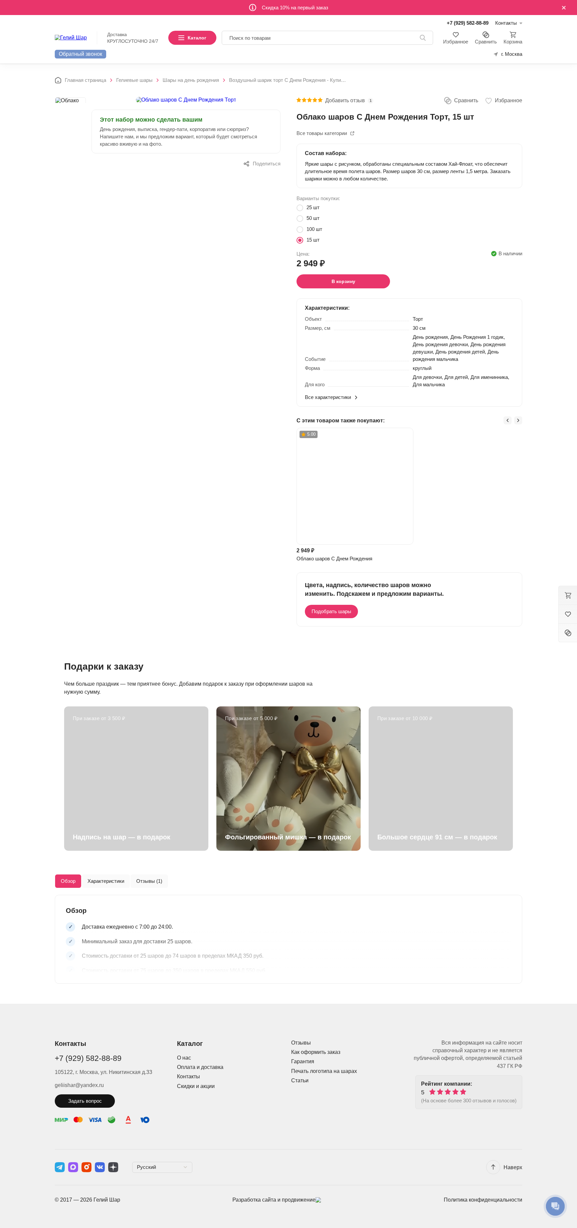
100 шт (314, 229)
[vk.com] (100, 1167)
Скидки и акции (196, 1086)
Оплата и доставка (200, 1067)
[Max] (73, 1167)
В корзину (343, 281)
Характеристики (105, 881)
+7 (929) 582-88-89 (468, 23)
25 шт (313, 207)
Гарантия (302, 1061)
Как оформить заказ (315, 1052)
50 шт (313, 218)
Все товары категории (322, 133)
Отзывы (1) (149, 881)
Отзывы (301, 1043)
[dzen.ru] (113, 1167)
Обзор (68, 881)
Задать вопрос (85, 1101)
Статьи (300, 1080)
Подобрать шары (331, 611)
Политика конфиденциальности (483, 1200)
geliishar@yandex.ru (79, 1085)
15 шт (313, 240)
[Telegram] (60, 1167)
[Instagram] (86, 1167)
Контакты (188, 1076)
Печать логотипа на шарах (324, 1071)
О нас (184, 1058)
